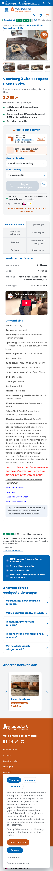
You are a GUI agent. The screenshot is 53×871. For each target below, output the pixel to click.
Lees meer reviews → (13, 550)
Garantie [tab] (14, 242)
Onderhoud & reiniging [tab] (38, 242)
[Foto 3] (37, 67)
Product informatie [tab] (14, 224)
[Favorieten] (40, 15)
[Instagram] (11, 741)
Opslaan (14, 850)
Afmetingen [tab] (38, 232)
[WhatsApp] (49, 3)
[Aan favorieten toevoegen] (43, 184)
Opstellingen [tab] (38, 224)
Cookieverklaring (14, 857)
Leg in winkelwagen (24, 186)
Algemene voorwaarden (18, 863)
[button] (26, 45)
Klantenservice (10, 749)
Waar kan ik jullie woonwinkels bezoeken (23, 602)
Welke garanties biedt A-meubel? (25, 612)
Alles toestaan (18, 842)
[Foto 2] (23, 67)
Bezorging (8, 766)
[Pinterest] (22, 741)
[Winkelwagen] (47, 15)
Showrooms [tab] (38, 250)
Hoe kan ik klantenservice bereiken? (20, 623)
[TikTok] (17, 741)
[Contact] (44, 3)
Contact (7, 755)
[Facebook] (5, 741)
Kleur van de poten (15, 158)
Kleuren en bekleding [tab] (15, 232)
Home (6, 25)
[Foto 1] (9, 67)
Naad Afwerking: (14, 170)
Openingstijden (10, 761)
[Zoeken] (34, 15)
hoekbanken (18, 25)
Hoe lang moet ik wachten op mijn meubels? (25, 635)
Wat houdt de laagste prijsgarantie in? (18, 648)
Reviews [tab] (15, 250)
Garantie (7, 772)
